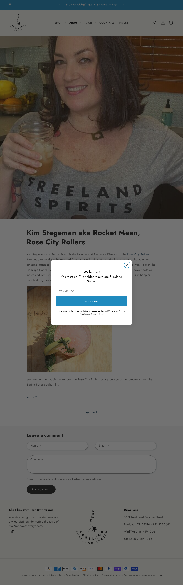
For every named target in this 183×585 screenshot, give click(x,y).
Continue (91, 301)
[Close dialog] (127, 265)
